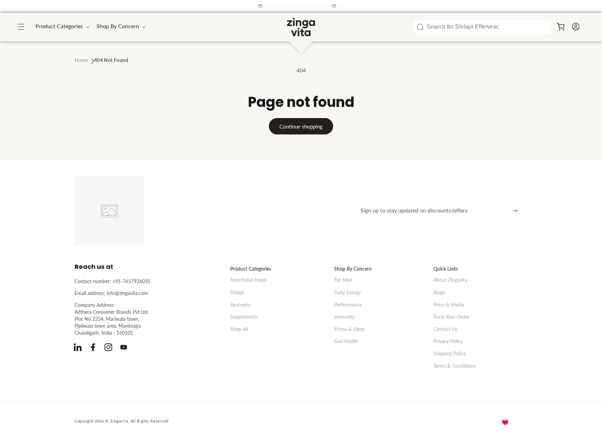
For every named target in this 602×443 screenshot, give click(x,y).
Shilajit (237, 292)
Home (81, 60)
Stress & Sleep (349, 329)
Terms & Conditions (454, 365)
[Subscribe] (515, 211)
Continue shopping (301, 126)
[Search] (420, 27)
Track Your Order (451, 316)
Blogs (439, 292)
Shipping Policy (449, 353)
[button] (21, 27)
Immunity (344, 316)
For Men (343, 280)
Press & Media (448, 304)
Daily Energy (347, 292)
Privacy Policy (448, 341)
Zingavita (119, 421)
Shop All (239, 329)
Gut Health (346, 341)
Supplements (244, 316)
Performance (348, 304)
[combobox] (482, 27)
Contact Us (445, 329)
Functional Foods (248, 280)
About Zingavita (450, 280)
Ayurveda (240, 304)
